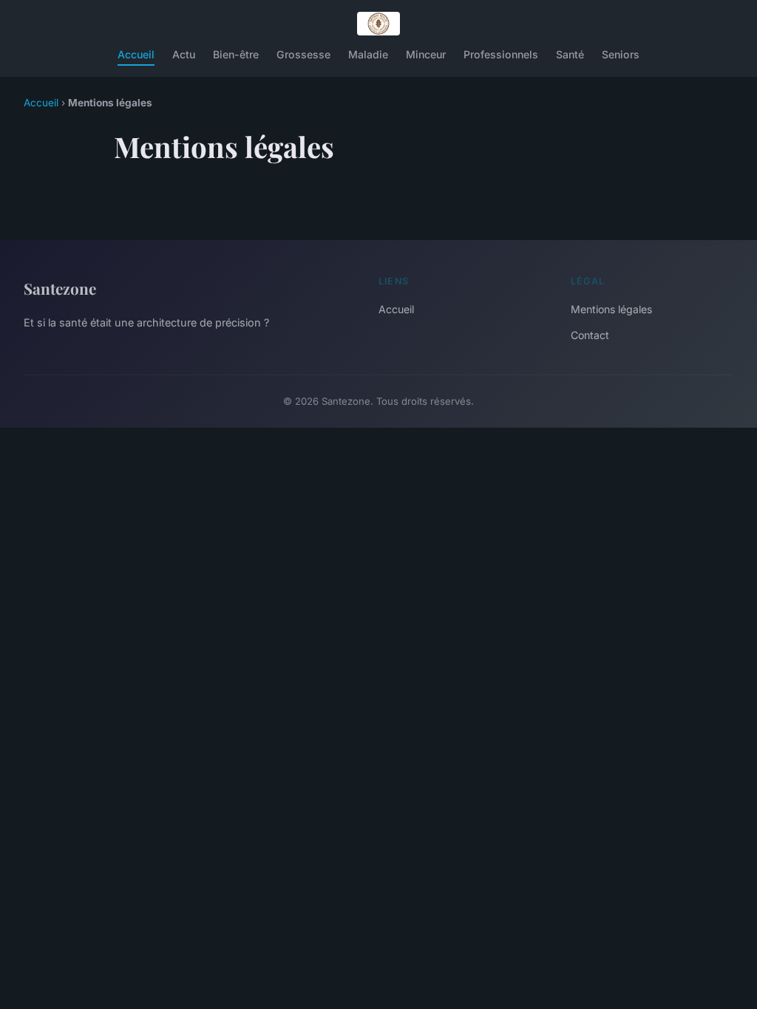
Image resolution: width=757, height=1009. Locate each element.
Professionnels (501, 54)
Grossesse (303, 54)
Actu (183, 54)
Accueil (136, 54)
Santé (570, 54)
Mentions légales (611, 309)
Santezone (60, 288)
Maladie (368, 54)
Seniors (620, 54)
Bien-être (236, 54)
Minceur (426, 54)
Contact (590, 335)
